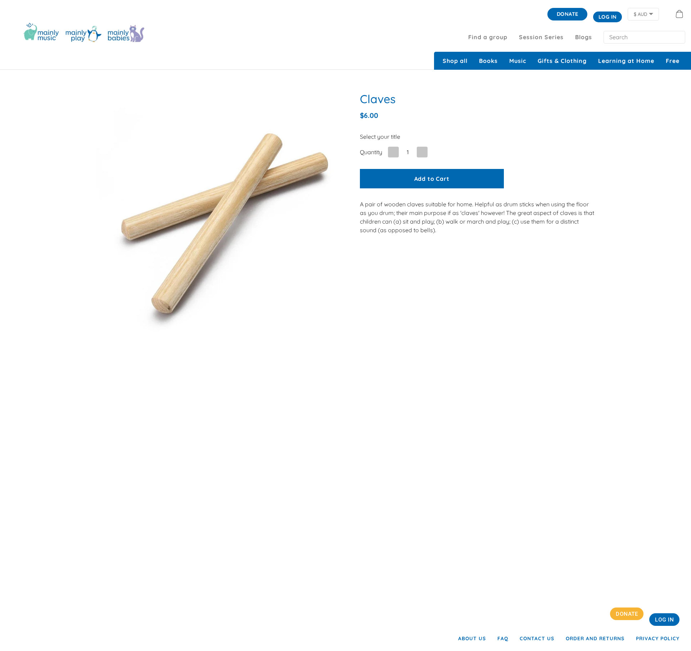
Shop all (455, 60)
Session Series (541, 37)
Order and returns (595, 638)
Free (672, 60)
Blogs (583, 37)
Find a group (487, 37)
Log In (608, 17)
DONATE (567, 14)
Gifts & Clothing (562, 60)
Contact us (537, 638)
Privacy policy (657, 638)
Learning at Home (626, 60)
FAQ (502, 638)
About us (472, 638)
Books (488, 60)
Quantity (371, 152)
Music (517, 60)
